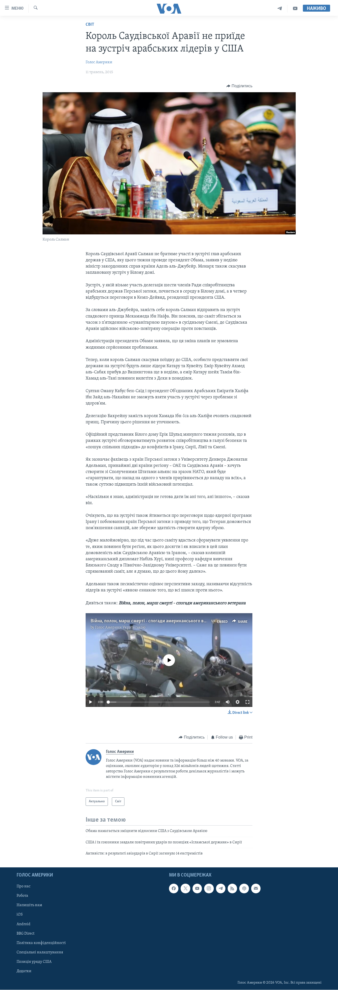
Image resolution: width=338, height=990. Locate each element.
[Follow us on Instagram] (209, 888)
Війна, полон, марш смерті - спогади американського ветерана (155, 621)
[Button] (239, 86)
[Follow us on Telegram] (220, 888)
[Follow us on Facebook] (173, 888)
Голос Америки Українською (120, 628)
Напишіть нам (29, 905)
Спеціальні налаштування (40, 952)
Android (23, 924)
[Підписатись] (256, 888)
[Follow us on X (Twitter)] (185, 888)
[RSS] (232, 888)
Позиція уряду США (34, 962)
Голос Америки (99, 62)
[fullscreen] (247, 702)
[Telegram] (280, 8)
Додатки (24, 971)
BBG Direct (25, 934)
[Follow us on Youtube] (197, 888)
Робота (22, 896)
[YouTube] (295, 8)
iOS (20, 915)
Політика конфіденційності (41, 943)
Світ (90, 24)
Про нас (23, 887)
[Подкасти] (244, 888)
